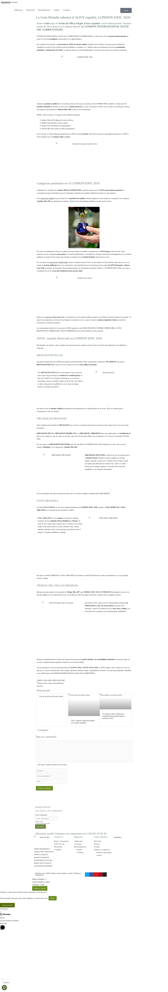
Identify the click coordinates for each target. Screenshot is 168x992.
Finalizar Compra (40, 888)
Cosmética (66, 10)
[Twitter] (87, 874)
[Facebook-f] (91, 874)
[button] (84, 908)
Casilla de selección (39, 821)
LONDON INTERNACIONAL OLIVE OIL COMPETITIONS (58, 36)
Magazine (78, 837)
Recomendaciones (44, 10)
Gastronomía (30, 10)
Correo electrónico (41, 815)
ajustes (52, 898)
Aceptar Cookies (7, 905)
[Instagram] (104, 874)
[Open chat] (4, 987)
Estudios (57, 10)
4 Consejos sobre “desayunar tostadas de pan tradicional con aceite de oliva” (113, 716)
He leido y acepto (52, 764)
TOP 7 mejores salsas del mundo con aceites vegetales (83, 722)
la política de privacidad (59, 764)
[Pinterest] (100, 874)
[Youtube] (96, 874)
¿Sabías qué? (18, 10)
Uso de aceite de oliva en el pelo (51, 696)
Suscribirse (40, 826)
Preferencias (21, 905)
